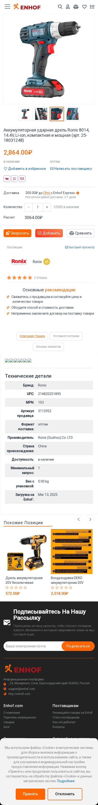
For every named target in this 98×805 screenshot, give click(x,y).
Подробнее (66, 781)
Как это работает (64, 722)
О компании (12, 712)
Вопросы (59, 727)
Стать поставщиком (66, 717)
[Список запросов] (92, 6)
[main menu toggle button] (7, 6)
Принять (30, 794)
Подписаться (78, 646)
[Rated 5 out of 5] (26, 587)
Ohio (47, 193)
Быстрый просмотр (81, 247)
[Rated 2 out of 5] (12, 587)
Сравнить (83, 233)
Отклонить (65, 794)
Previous (78, 519)
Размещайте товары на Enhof (73, 712)
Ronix (37, 261)
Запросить (19, 233)
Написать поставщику (73, 169)
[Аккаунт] (68, 6)
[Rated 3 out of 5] (17, 587)
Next (90, 519)
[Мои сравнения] (76, 6)
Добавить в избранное (26, 169)
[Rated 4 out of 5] (21, 587)
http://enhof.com (19, 694)
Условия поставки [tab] (66, 336)
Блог (7, 727)
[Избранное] (84, 6)
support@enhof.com (21, 689)
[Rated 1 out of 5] (7, 587)
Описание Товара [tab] (32, 336)
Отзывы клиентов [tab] (48, 346)
